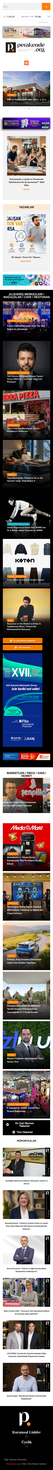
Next (46, 100)
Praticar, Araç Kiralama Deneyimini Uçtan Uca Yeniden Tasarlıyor (24, 961)
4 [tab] (28, 108)
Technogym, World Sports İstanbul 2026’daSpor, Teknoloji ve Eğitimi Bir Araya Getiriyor (25, 910)
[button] (26, 63)
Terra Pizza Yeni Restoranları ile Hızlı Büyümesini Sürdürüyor (23, 429)
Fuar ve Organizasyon (18, 1104)
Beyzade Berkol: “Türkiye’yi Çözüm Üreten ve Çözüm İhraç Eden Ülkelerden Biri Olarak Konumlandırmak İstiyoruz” (26, 1226)
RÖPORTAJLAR (26, 1140)
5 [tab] (33, 108)
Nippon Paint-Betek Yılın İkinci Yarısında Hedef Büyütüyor (26, 180)
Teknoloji (12, 854)
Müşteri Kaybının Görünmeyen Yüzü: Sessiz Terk (25, 1060)
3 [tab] (24, 108)
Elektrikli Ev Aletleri (18, 373)
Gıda (10, 797)
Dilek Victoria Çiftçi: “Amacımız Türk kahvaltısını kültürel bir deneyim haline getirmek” (26, 1312)
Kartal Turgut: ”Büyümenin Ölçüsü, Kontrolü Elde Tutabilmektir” (26, 1397)
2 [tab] (20, 108)
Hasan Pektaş (26, 261)
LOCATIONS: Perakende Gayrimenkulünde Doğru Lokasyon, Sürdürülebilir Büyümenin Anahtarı (26, 1355)
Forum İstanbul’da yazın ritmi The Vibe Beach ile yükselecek (26, 327)
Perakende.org (13, 1464)
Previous (40, 100)
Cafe (10, 620)
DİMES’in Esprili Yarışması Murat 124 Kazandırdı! (25, 804)
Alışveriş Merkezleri (17, 321)
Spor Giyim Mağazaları (18, 524)
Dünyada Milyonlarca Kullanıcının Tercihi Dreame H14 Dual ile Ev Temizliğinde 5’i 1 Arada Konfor (23, 1009)
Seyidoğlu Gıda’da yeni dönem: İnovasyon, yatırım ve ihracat (26, 1182)
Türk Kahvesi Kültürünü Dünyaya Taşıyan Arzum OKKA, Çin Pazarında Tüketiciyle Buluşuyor (25, 379)
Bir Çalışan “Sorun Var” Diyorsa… (27, 257)
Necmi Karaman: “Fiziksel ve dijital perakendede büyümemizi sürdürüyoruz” (26, 1270)
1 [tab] (16, 108)
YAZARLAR (26, 207)
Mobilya (12, 475)
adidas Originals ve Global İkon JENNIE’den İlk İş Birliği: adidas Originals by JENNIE (26, 528)
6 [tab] (37, 108)
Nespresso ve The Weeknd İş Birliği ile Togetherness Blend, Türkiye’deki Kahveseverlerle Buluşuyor (24, 626)
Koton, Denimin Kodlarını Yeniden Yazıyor (25, 580)
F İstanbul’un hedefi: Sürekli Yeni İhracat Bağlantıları (23, 1109)
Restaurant (13, 425)
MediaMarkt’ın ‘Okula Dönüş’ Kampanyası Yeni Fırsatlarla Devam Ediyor (24, 860)
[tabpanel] (26, 88)
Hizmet (11, 956)
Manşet (11, 95)
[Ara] (46, 6)
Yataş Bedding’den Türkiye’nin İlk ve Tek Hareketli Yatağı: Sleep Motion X (25, 479)
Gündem (26, 186)
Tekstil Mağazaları (17, 576)
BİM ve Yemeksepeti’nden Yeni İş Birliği (26, 99)
